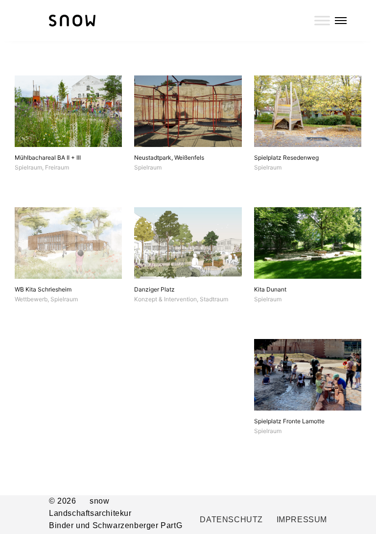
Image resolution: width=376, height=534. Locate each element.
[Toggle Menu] (322, 20)
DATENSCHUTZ (231, 519)
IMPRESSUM (302, 519)
